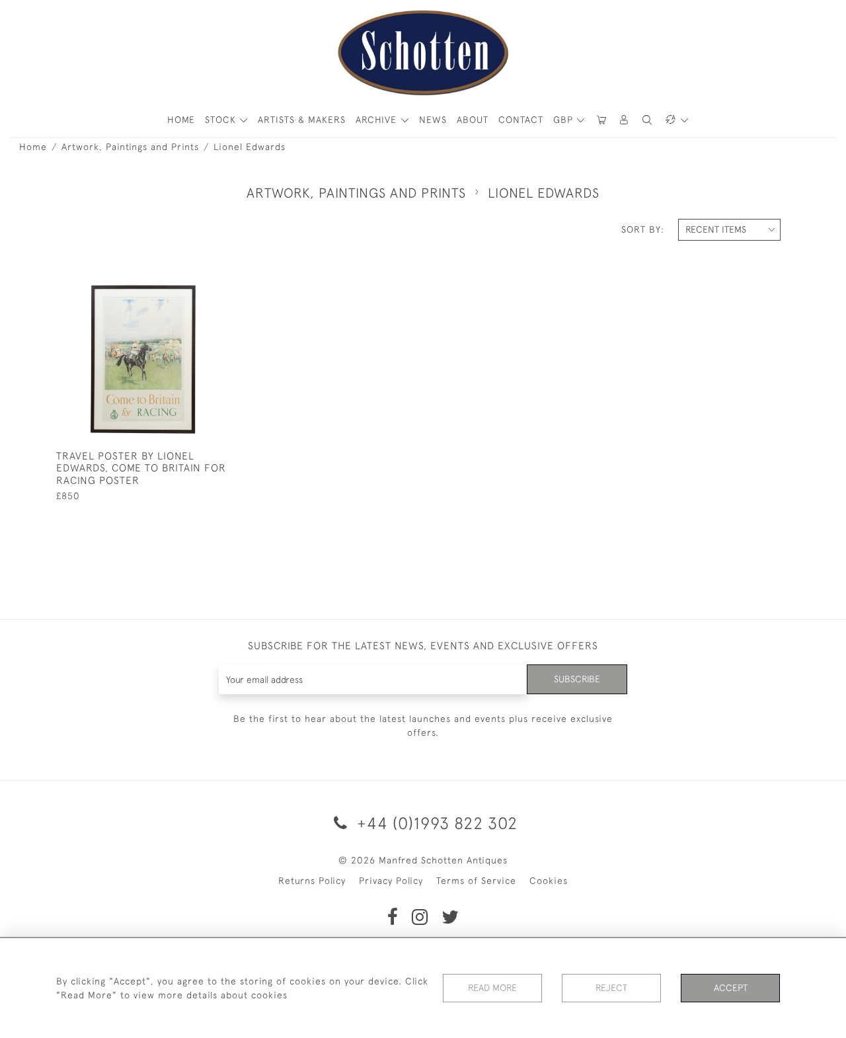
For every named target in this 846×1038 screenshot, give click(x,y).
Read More (492, 987)
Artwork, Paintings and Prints (130, 146)
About (472, 119)
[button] (624, 120)
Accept (731, 987)
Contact (520, 119)
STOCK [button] (222, 119)
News (433, 119)
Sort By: (642, 229)
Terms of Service (476, 880)
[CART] (601, 120)
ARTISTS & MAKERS (302, 119)
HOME (181, 119)
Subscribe (577, 679)
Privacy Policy (391, 880)
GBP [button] (564, 119)
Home (33, 146)
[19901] (189, 283)
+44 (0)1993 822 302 (435, 822)
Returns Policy (312, 880)
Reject (611, 987)
